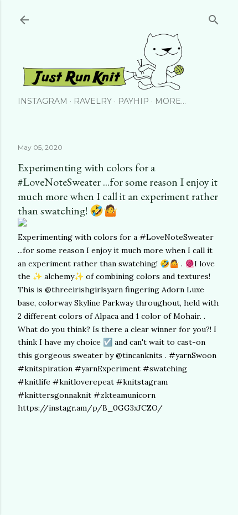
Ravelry (93, 101)
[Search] (213, 17)
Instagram (43, 101)
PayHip (133, 101)
